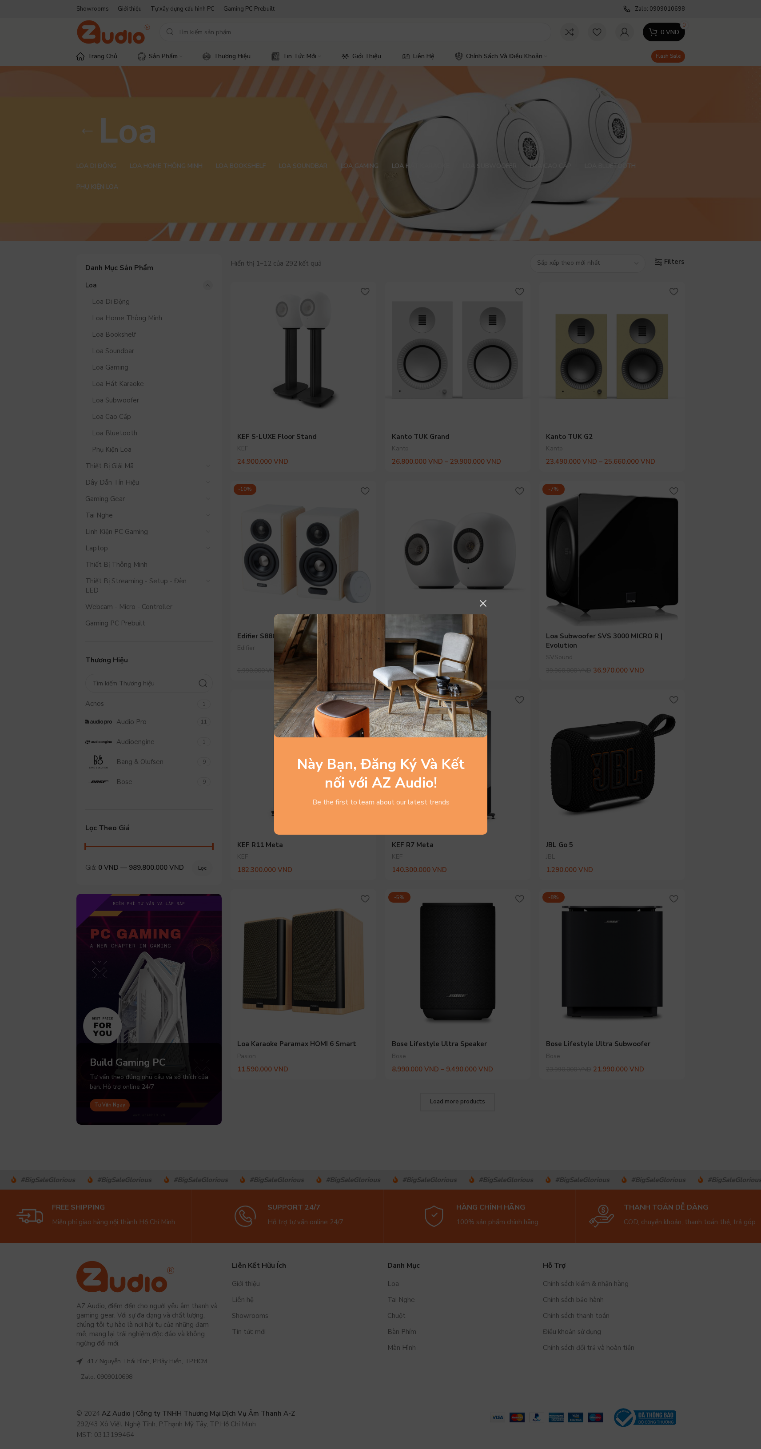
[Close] (483, 603)
